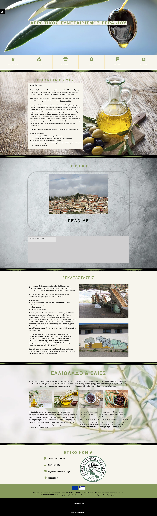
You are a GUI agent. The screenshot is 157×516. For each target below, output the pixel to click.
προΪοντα (91, 64)
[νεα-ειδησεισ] (118, 59)
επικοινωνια (143, 64)
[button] (2, 11)
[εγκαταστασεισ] (65, 59)
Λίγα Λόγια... (36, 85)
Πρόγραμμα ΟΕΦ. (65, 101)
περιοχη (39, 64)
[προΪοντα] (91, 59)
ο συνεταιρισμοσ (13, 64)
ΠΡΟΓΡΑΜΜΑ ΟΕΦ (78, 503)
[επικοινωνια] (144, 59)
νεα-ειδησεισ (117, 64)
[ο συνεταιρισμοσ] (13, 59)
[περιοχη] (39, 59)
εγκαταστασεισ (65, 64)
